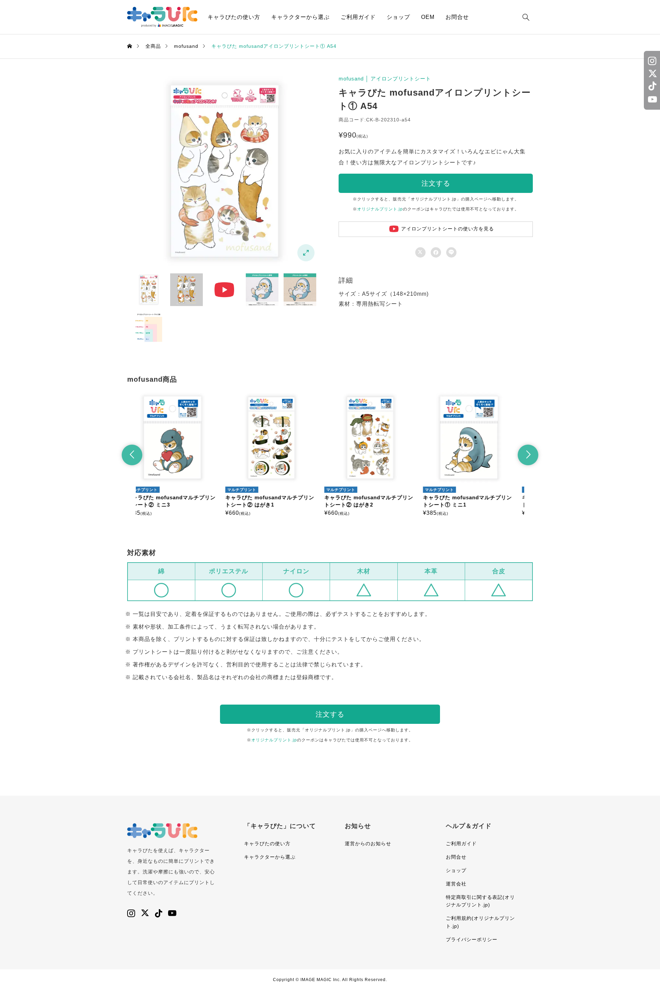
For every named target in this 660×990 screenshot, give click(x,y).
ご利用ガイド (358, 17)
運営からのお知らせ (368, 843)
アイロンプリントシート (401, 78)
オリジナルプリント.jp (380, 209)
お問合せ (457, 17)
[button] (132, 455)
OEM (427, 17)
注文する (435, 183)
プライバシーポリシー (471, 939)
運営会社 (456, 883)
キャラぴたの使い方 (234, 17)
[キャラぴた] (162, 17)
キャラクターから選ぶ (300, 17)
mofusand (351, 78)
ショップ (398, 17)
